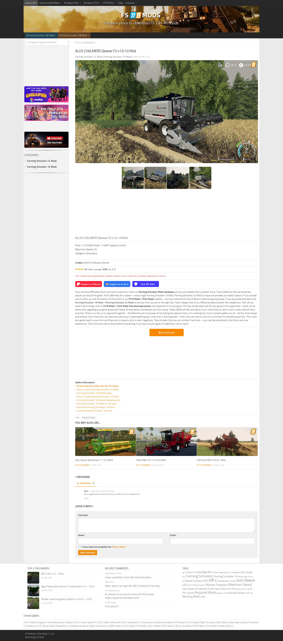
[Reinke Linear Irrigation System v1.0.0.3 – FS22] (33, 603)
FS (183, 581)
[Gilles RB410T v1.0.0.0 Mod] (166, 441)
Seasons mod (221, 593)
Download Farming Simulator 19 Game (96, 407)
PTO (184, 592)
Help (120, 2)
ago (183, 572)
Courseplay (235, 572)
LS (192, 585)
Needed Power (206, 588)
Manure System (199, 585)
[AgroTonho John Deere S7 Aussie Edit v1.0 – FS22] (33, 590)
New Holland (221, 589)
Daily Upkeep (246, 572)
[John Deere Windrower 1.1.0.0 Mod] (105, 441)
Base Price (192, 572)
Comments (87, 483)
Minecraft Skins (118, 622)
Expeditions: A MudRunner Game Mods (75, 625)
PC (229, 589)
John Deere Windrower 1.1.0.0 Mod (94, 460)
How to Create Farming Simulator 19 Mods (98, 396)
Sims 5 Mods (192, 622)
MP (196, 588)
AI (186, 572)
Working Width (191, 596)
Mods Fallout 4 (226, 625)
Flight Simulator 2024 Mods (213, 622)
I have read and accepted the (104, 546)
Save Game (101, 625)
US (252, 593)
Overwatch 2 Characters (140, 622)
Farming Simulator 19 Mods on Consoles (96, 403)
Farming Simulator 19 (225, 576)
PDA (233, 589)
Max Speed (188, 588)
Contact (40, 637)
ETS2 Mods (167, 625)
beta (198, 572)
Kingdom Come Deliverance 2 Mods (54, 622)
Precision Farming (242, 589)
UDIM (248, 593)
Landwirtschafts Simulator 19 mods (94, 410)
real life (190, 593)
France (250, 577)
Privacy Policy (118, 546)
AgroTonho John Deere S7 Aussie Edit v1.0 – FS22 (68, 586)
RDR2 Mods (115, 625)
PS (251, 588)
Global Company (194, 580)
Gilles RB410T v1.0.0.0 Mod (151, 460)
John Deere (246, 580)
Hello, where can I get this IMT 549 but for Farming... (133, 585)
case (215, 572)
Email (173, 535)
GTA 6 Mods (30, 622)
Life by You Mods (182, 625)
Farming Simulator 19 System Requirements (98, 400)
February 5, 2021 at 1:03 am (102, 491)
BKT (210, 572)
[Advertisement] (166, 213)
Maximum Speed (88, 418)
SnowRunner (31, 625)
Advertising (30, 637)
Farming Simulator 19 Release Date (94, 393)
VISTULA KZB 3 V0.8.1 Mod (211, 460)
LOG (188, 585)
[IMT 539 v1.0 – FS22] (33, 578)
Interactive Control (227, 581)
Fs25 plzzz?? (112, 606)
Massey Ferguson (217, 584)
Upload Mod (31, 2)
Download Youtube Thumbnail (244, 622)
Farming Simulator (199, 576)
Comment (83, 515)
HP (211, 580)
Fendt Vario (242, 577)
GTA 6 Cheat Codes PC (85, 622)
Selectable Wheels (236, 592)
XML (203, 596)
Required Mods (205, 593)
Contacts (130, 2)
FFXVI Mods (198, 625)
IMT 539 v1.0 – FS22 (52, 573)
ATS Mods (179, 622)
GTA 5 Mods (154, 625)
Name (82, 535)
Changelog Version (224, 572)
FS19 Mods (30, 633)
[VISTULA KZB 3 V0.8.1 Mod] (227, 441)
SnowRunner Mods (162, 622)
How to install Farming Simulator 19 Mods (97, 389)
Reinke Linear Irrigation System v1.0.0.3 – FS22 (66, 599)
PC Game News (47, 625)
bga (204, 572)
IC (216, 580)
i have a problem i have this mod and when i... (129, 577)
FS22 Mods (103, 622)
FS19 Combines (85, 42)
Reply (86, 498)
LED (184, 584)
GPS (206, 580)
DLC (183, 577)
